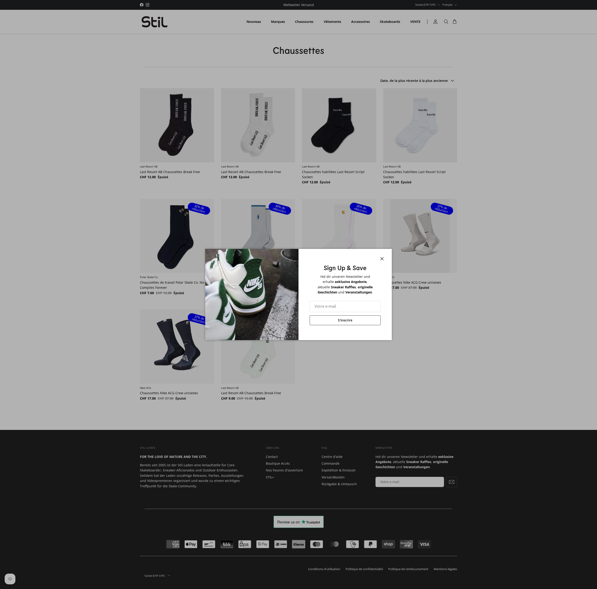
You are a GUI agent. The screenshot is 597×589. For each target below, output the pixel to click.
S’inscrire (345, 320)
